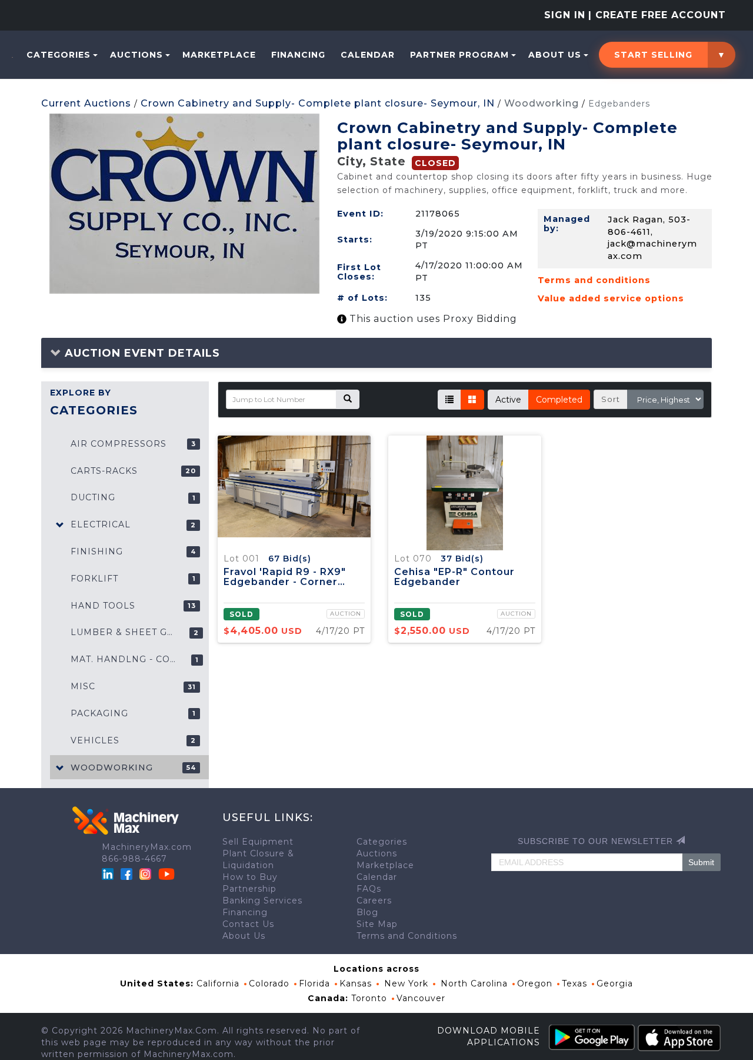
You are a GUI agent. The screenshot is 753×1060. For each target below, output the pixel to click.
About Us (554, 54)
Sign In (564, 15)
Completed (559, 399)
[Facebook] (126, 873)
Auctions (136, 54)
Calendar (368, 54)
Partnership (249, 888)
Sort (610, 399)
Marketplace (219, 54)
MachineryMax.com (147, 847)
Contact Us (248, 924)
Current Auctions (86, 103)
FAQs (368, 888)
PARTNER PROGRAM (459, 54)
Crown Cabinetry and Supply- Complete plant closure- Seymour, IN (318, 103)
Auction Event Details (140, 353)
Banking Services (262, 900)
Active (508, 399)
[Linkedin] (109, 873)
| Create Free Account (657, 15)
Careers (374, 900)
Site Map (377, 924)
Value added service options (611, 298)
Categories (58, 54)
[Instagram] (146, 873)
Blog (367, 912)
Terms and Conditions (406, 936)
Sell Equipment (258, 841)
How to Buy (250, 877)
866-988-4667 (134, 858)
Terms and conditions (594, 280)
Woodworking (541, 103)
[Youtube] (166, 873)
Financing (298, 54)
